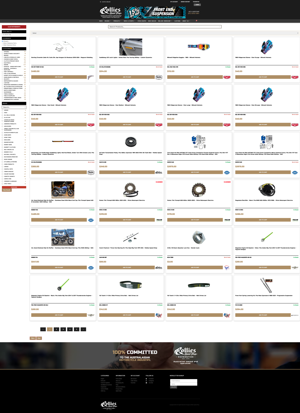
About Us (185, 21)
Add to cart (59, 77)
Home (101, 21)
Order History (185, 1)
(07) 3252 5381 (193, 13)
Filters (33, 338)
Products (117, 21)
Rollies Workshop (164, 21)
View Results (6, 190)
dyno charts (142, 21)
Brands (107, 21)
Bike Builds (152, 21)
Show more (14, 187)
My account (174, 1)
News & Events (129, 21)
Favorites (196, 1)
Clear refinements (14, 27)
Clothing (177, 21)
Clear (39, 338)
